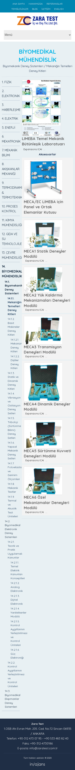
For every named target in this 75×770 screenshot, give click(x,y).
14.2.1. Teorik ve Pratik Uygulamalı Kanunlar (15, 549)
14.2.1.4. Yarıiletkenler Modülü (18, 612)
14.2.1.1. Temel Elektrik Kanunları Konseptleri (18, 570)
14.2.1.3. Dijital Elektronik (17, 599)
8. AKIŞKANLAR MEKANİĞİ (10, 169)
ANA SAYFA (18, 3)
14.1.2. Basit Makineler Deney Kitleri (14, 326)
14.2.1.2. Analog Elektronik (17, 587)
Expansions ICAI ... (33, 149)
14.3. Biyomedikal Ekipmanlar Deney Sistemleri (12, 698)
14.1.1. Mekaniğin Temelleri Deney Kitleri (15, 306)
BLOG (35, 8)
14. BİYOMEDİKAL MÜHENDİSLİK (12, 271)
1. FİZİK (7, 82)
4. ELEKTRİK (10, 118)
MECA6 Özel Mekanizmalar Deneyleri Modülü (46, 502)
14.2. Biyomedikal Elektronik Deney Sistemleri (12, 529)
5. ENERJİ (8, 127)
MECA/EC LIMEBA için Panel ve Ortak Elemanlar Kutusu (43, 207)
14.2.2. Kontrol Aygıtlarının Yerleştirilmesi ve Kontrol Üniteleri (16, 674)
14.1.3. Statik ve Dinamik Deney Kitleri (13, 380)
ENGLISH (59, 8)
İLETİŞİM (46, 8)
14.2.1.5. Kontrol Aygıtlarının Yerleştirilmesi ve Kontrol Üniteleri (19, 633)
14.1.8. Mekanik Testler (13, 487)
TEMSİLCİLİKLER (19, 8)
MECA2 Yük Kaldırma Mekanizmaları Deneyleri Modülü (47, 300)
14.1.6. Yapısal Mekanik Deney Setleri (13, 450)
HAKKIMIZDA (36, 3)
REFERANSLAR (54, 3)
